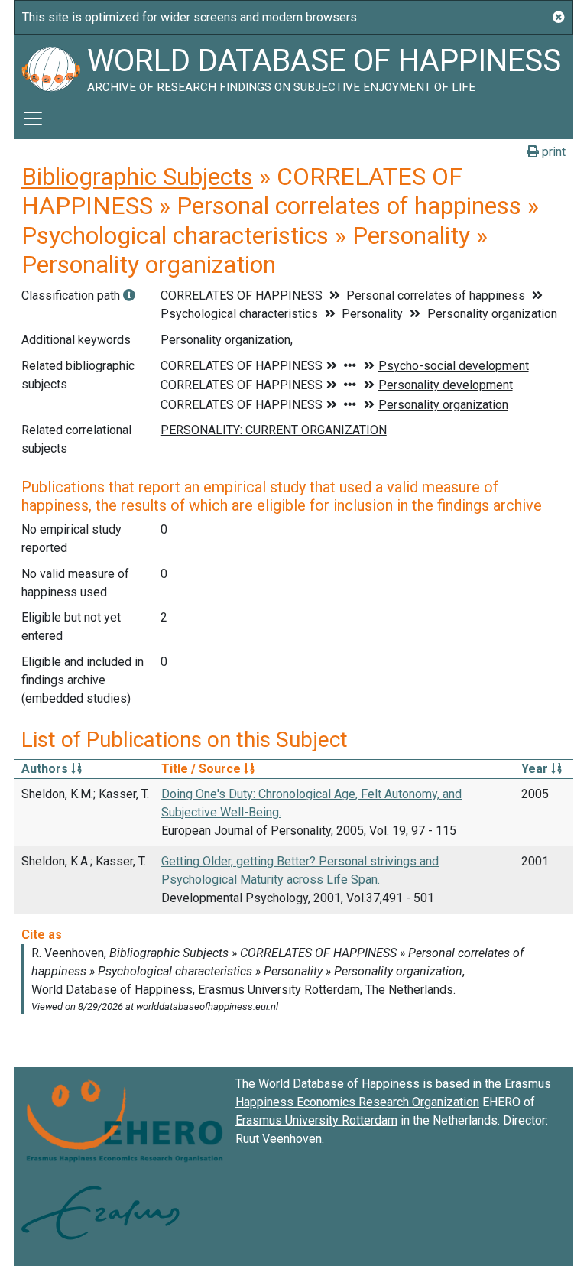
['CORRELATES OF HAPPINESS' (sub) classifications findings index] (129, 295)
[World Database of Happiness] (50, 66)
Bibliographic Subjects (137, 176)
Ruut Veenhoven (278, 1138)
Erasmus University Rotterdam (316, 1120)
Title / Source (202, 768)
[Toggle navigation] (32, 118)
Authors (46, 768)
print (552, 151)
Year (536, 768)
